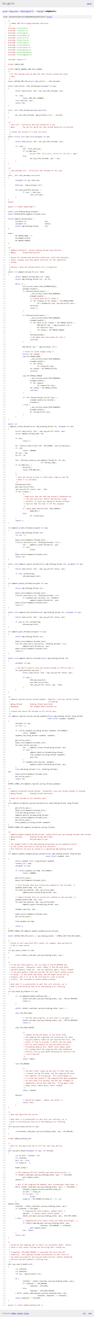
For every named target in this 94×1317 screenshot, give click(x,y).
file (49, 17)
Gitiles (14, 1313)
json (90, 1313)
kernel (40, 11)
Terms (26, 1313)
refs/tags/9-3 (26, 11)
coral (4, 11)
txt (84, 1313)
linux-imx (13, 11)
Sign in (89, 4)
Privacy (20, 1313)
